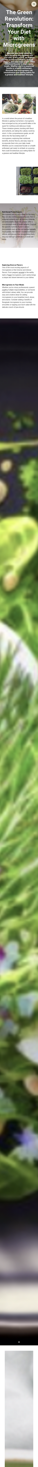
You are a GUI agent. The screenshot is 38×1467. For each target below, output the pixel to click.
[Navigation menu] (34, 4)
